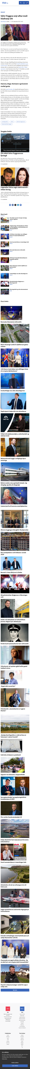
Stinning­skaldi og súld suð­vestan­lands (19, 289)
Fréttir (8, 1035)
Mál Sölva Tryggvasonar (21, 121)
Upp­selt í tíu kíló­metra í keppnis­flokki (13, 774)
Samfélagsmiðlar (5, 121)
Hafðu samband (22, 1017)
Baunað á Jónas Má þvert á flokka (11, 572)
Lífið (8, 1039)
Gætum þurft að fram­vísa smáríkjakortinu (14, 506)
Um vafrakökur (22, 1026)
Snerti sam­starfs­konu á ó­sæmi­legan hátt (19, 242)
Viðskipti (7, 1036)
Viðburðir (22, 1039)
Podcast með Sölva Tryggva (6, 124)
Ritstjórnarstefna (22, 1018)
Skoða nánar (4, 1058)
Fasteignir (22, 1036)
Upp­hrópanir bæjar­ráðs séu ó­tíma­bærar (13, 411)
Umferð (22, 1023)
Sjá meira (15, 990)
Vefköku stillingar (15, 1062)
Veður (22, 1041)
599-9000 (8, 1021)
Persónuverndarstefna (8, 1016)
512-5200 (23, 1014)
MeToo (12, 121)
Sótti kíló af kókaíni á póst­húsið (11, 755)
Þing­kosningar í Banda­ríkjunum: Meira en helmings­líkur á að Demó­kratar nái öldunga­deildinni (19, 227)
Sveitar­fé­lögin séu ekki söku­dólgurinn (19, 273)
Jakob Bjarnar (3, 21)
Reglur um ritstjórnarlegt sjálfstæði (8, 1015)
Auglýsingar (22, 1015)
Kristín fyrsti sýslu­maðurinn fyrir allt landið (14, 644)
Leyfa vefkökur (15, 1065)
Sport (8, 1038)
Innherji (22, 1035)
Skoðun (8, 1041)
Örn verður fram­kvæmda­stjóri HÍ (11, 817)
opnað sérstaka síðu (10, 89)
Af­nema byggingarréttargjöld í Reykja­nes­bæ (14, 530)
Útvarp (8, 1044)
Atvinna (22, 1038)
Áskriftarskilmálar (22, 1020)
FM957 (22, 1044)
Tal (22, 1047)
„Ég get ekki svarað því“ (8, 686)
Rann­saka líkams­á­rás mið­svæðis (17, 250)
